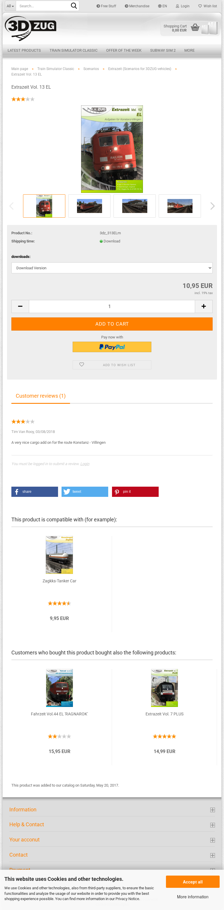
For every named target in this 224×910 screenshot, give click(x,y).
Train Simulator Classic (73, 50)
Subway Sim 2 (163, 50)
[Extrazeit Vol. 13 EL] (112, 148)
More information (193, 896)
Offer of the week (123, 50)
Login (184, 6)
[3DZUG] (112, 28)
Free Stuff (108, 6)
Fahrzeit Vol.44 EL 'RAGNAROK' (59, 714)
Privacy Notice (127, 899)
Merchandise (138, 6)
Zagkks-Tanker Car (59, 581)
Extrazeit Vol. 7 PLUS (164, 714)
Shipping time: (23, 241)
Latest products (24, 50)
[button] (34, 492)
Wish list (209, 6)
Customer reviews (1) (41, 396)
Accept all (193, 882)
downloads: (21, 256)
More (189, 50)
